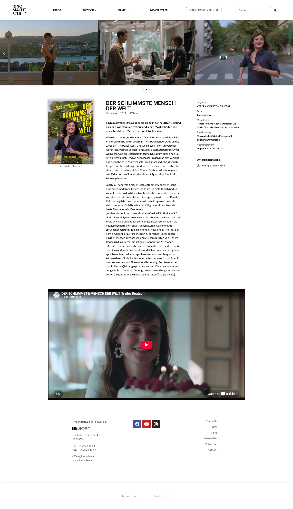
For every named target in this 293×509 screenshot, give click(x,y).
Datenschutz (162, 495)
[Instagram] (156, 424)
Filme (214, 432)
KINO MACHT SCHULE (19, 10)
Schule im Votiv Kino (201, 10)
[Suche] (275, 10)
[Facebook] (137, 424)
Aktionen (89, 10)
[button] (4, 53)
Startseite (211, 421)
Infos (57, 10)
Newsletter (159, 10)
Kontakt (212, 449)
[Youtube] (146, 424)
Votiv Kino (211, 444)
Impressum (129, 495)
